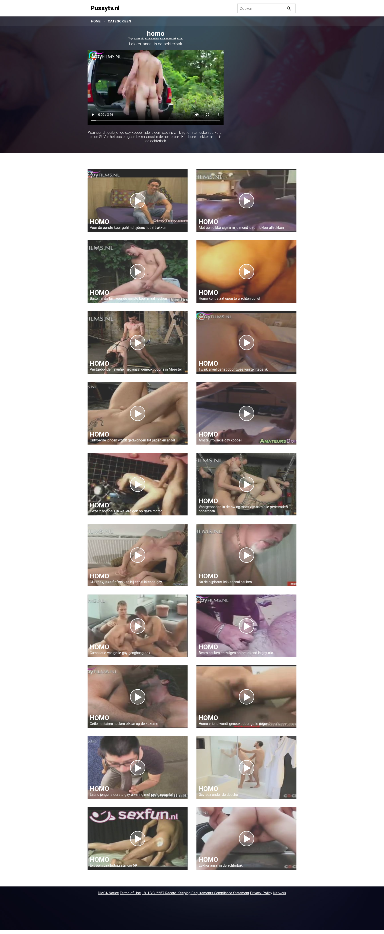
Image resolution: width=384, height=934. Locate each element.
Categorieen (119, 21)
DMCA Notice (108, 893)
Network (279, 893)
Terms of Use (130, 893)
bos (157, 38)
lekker (148, 38)
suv (153, 38)
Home (96, 21)
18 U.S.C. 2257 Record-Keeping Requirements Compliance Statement (195, 893)
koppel (137, 38)
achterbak (171, 38)
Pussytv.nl (105, 8)
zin (142, 38)
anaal (163, 38)
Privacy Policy (261, 893)
